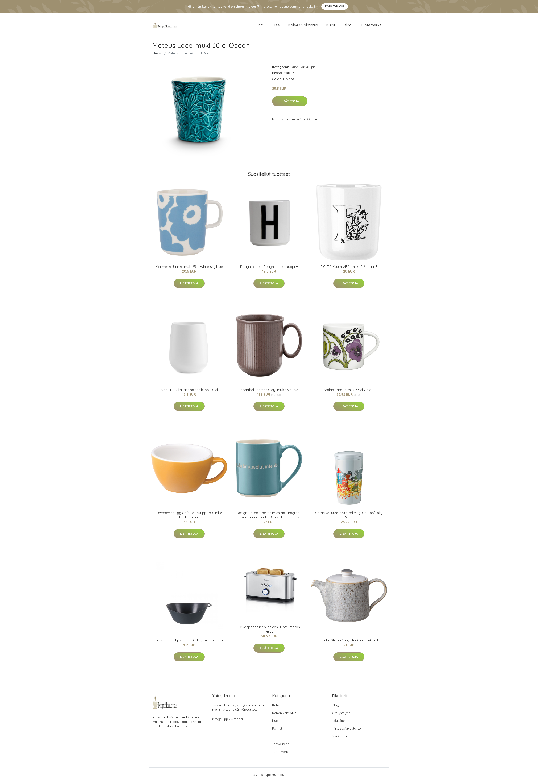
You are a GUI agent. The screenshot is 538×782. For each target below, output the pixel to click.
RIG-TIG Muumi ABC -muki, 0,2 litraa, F (348, 267)
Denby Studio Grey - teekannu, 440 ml (349, 640)
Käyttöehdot (341, 721)
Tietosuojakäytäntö (346, 728)
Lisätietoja (290, 101)
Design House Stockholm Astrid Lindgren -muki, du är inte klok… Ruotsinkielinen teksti (269, 515)
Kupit (330, 25)
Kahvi (260, 25)
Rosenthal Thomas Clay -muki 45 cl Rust (269, 390)
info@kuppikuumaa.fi (227, 719)
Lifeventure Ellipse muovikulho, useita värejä (189, 640)
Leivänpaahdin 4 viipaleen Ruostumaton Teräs (269, 629)
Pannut (277, 728)
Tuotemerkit (371, 25)
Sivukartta (339, 736)
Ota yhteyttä (341, 713)
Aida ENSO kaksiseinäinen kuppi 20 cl (189, 390)
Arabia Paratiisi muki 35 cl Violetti (349, 390)
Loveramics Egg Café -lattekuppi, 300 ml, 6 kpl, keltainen (189, 515)
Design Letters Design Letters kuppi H (269, 267)
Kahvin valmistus (303, 25)
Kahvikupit (307, 67)
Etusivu (157, 53)
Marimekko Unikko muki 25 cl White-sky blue (189, 267)
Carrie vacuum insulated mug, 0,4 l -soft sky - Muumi (348, 515)
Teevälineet (280, 744)
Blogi (348, 25)
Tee (277, 25)
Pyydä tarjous (335, 6)
